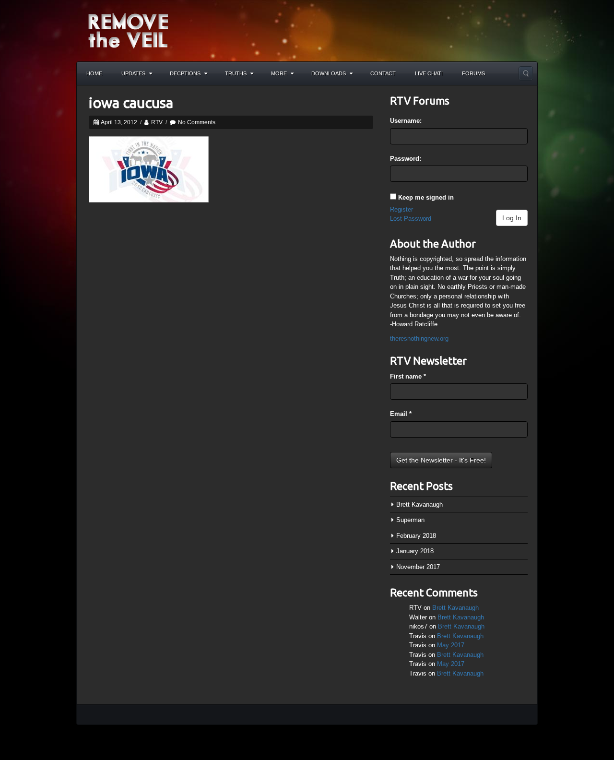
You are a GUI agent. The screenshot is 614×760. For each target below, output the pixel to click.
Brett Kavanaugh (419, 504)
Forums (473, 73)
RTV (157, 122)
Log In (511, 218)
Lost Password (410, 218)
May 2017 (450, 645)
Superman (410, 519)
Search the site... (526, 73)
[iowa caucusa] (149, 168)
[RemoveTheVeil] (128, 30)
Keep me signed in (426, 197)
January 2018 (415, 551)
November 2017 (418, 566)
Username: (406, 120)
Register (401, 209)
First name (408, 376)
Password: (405, 158)
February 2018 (416, 535)
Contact (383, 73)
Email (401, 413)
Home (94, 73)
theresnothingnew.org (419, 338)
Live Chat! (429, 73)
